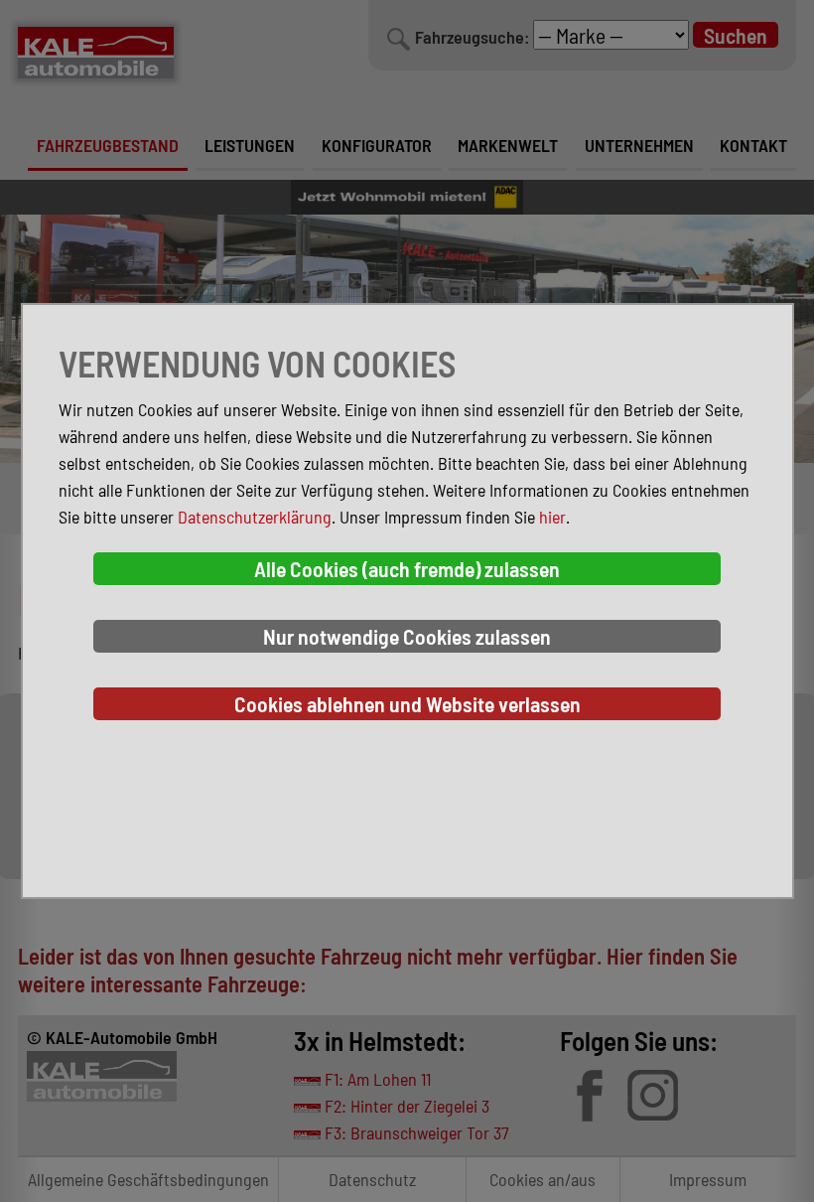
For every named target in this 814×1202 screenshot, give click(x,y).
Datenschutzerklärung (255, 516)
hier (552, 516)
